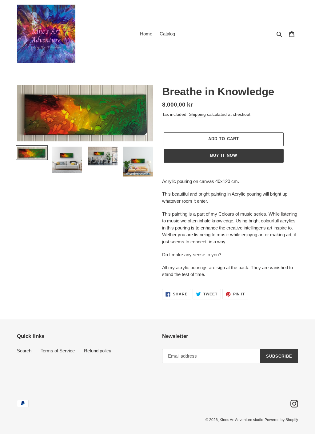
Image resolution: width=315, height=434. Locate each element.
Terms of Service (58, 350)
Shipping (197, 114)
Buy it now (223, 155)
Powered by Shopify (281, 420)
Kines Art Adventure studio (241, 420)
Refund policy (97, 350)
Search (24, 350)
